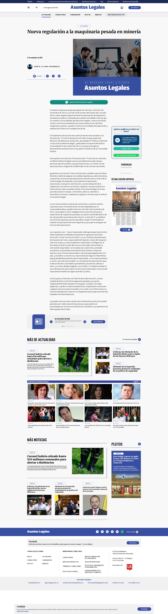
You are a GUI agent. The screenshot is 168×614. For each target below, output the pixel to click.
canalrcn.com (118, 583)
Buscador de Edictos (116, 15)
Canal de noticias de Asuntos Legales (81, 102)
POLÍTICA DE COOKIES (70, 571)
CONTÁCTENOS (68, 557)
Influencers (40, 1)
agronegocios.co (51, 583)
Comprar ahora (126, 148)
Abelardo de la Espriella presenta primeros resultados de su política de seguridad (126, 369)
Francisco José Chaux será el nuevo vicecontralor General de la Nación (95, 489)
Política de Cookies (23, 611)
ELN (102, 1)
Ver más (124, 229)
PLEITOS (88, 15)
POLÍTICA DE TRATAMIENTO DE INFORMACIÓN (94, 566)
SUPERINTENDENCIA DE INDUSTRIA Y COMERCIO (93, 571)
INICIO (29, 556)
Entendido (144, 609)
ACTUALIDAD (46, 15)
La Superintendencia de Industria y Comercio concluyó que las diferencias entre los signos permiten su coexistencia (125, 468)
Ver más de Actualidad (130, 339)
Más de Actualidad (41, 339)
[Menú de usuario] (122, 8)
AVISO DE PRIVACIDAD (92, 562)
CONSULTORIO (60, 15)
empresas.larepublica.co (73, 583)
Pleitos (116, 444)
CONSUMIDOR (75, 15)
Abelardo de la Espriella (130, 1)
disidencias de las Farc (89, 1)
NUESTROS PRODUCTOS (71, 562)
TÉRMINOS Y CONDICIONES (72, 566)
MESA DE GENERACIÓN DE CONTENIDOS (92, 557)
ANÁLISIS (98, 15)
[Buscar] (36, 7)
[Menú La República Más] (28, 7)
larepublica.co (34, 583)
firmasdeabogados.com (98, 583)
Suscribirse (134, 8)
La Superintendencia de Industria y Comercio (63, 1)
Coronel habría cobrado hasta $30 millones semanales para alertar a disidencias (39, 357)
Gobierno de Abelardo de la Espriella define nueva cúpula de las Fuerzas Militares (126, 354)
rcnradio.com (134, 583)
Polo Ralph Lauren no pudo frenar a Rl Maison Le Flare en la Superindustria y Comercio (126, 459)
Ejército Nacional (112, 1)
